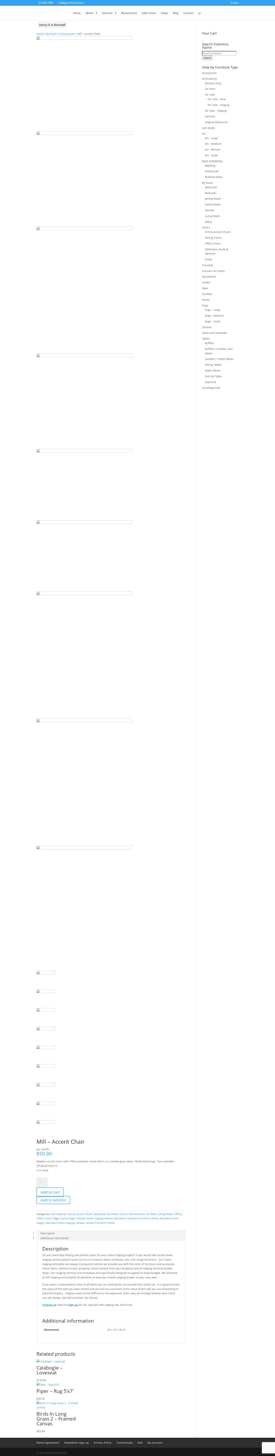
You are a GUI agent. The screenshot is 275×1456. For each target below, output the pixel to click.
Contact (188, 13)
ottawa (80, 1223)
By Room (51, 33)
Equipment (209, 276)
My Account (155, 1442)
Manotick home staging (60, 1223)
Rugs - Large (212, 310)
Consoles (207, 265)
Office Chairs (44, 1218)
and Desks (208, 128)
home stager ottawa (72, 1218)
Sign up (73, 1305)
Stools (208, 259)
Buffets (209, 343)
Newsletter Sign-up (76, 1442)
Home (77, 13)
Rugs (205, 305)
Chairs (124, 1214)
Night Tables (212, 370)
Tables (206, 338)
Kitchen (209, 210)
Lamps (206, 282)
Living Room (67, 33)
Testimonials (124, 1442)
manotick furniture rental (142, 1218)
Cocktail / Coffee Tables (219, 359)
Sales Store (149, 13)
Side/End (210, 382)
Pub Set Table (213, 376)
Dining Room (213, 198)
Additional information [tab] (54, 1238)
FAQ (140, 1442)
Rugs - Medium (214, 315)
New (205, 288)
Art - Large (211, 138)
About (89, 13)
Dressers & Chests (213, 271)
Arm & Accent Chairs (80, 1214)
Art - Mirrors (212, 149)
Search (207, 57)
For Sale (210, 94)
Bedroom (100, 1214)
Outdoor (207, 294)
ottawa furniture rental (100, 1223)
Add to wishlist (53, 1200)
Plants (206, 299)
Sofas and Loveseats (214, 333)
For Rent (151, 1214)
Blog (175, 13)
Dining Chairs (213, 237)
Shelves (207, 327)
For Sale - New (217, 99)
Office (178, 1214)
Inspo (164, 13)
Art (204, 133)
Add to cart (50, 1192)
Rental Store (129, 13)
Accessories (209, 73)
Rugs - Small (212, 321)
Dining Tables (213, 364)
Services (107, 13)
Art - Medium (213, 144)
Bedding (210, 165)
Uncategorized (211, 387)
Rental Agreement (47, 1442)
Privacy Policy (102, 1442)
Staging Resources (216, 122)
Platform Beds (213, 177)
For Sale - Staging (218, 105)
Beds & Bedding (212, 161)
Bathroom (211, 187)
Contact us (49, 1305)
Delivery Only (213, 83)
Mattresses (212, 171)
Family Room (137, 1214)
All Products (58, 1214)
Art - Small (211, 155)
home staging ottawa (99, 1218)
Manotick (119, 1218)
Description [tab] (47, 1233)
